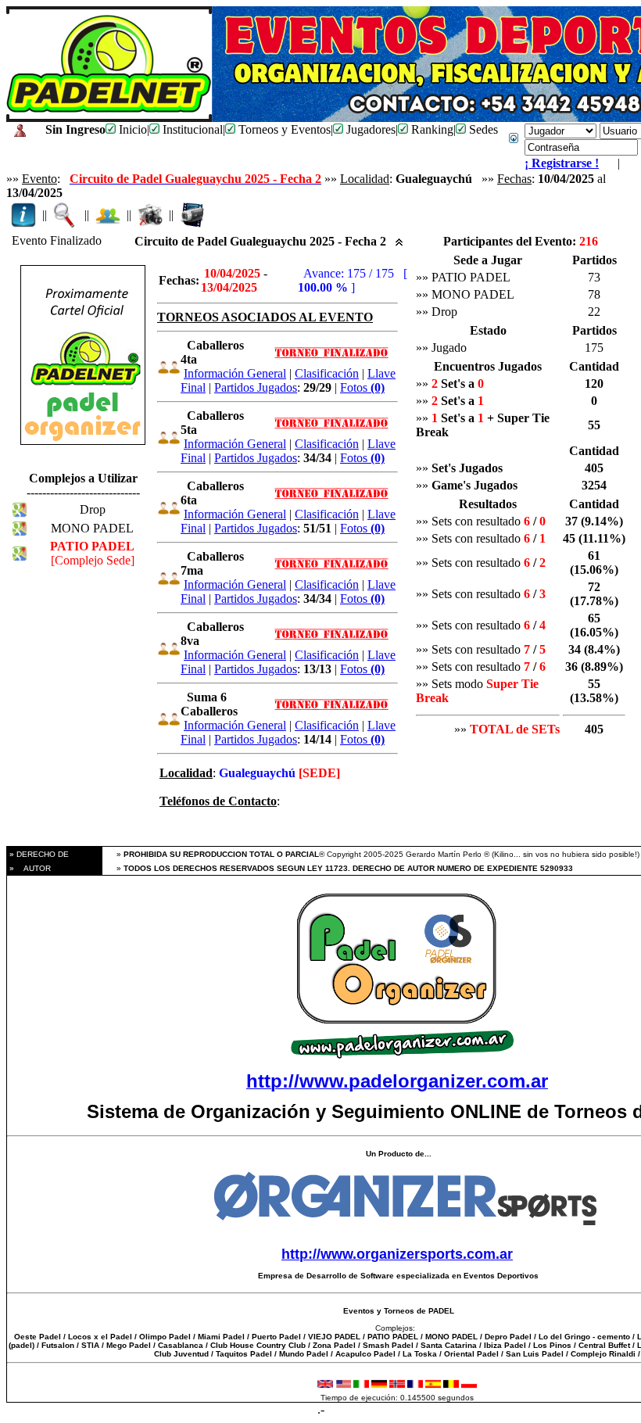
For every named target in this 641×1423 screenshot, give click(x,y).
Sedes (482, 129)
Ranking (430, 129)
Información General (235, 373)
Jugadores (369, 129)
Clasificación (327, 373)
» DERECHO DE (38, 854)
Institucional (191, 129)
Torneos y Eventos (283, 129)
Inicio (131, 129)
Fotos (362, 387)
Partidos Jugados (255, 387)
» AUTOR (29, 868)
